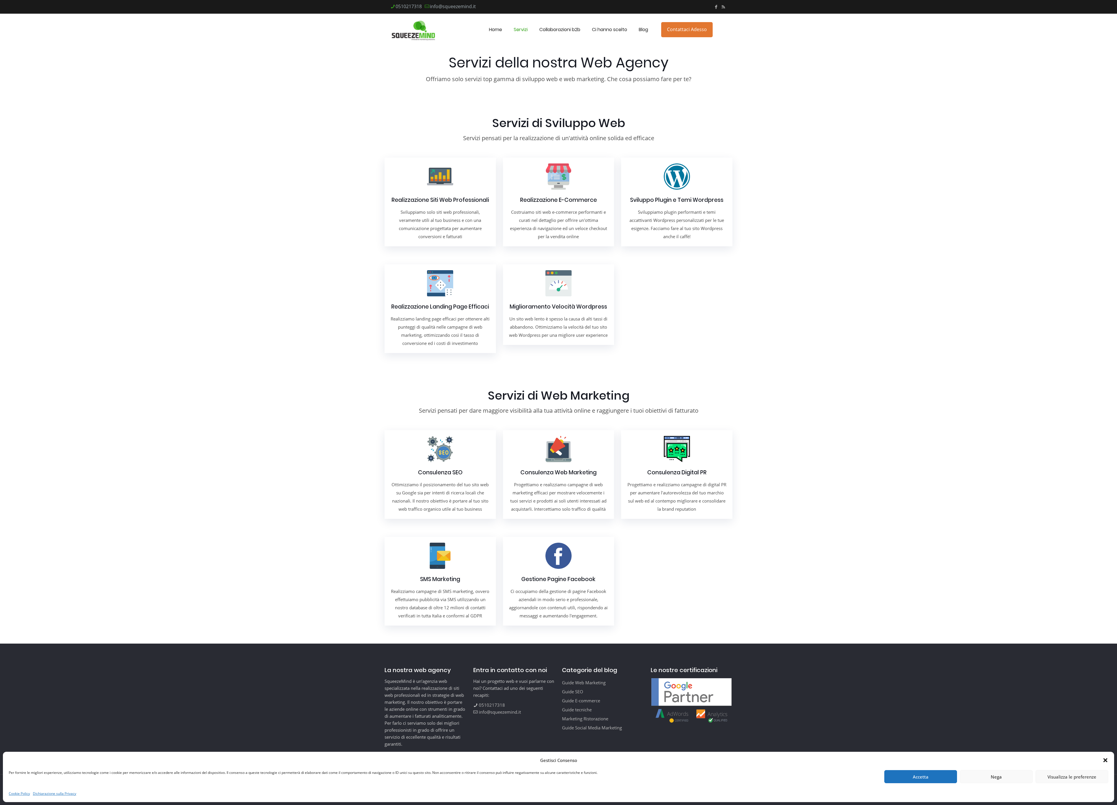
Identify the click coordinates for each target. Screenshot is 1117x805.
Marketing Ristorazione (585, 719)
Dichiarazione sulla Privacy (54, 793)
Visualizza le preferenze (1071, 777)
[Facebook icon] (716, 7)
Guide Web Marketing (584, 682)
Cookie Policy (19, 793)
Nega (996, 777)
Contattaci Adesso (687, 29)
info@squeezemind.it (453, 6)
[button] (1105, 760)
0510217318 (409, 6)
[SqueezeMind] (413, 30)
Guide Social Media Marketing (592, 728)
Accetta (921, 777)
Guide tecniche (577, 710)
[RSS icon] (723, 7)
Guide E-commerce (581, 701)
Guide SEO (572, 691)
